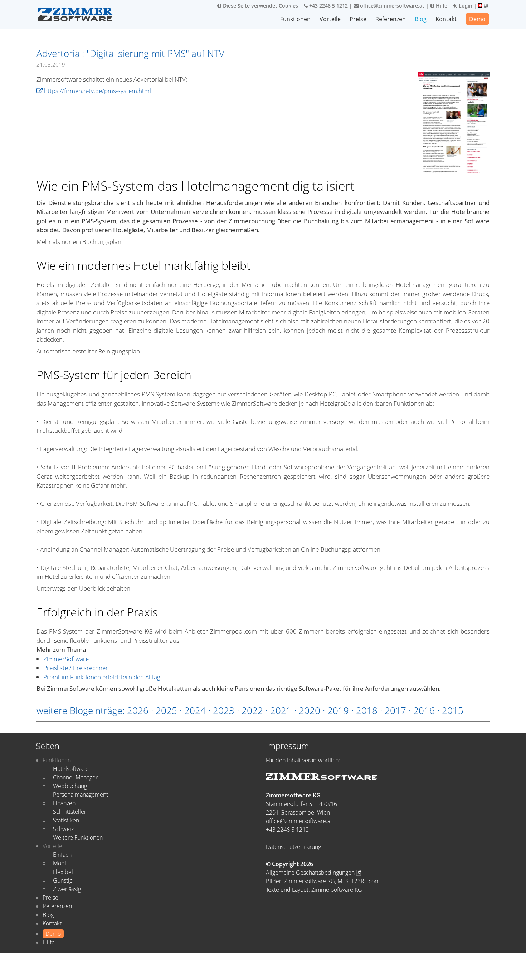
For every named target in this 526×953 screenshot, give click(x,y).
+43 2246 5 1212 (328, 5)
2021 (281, 710)
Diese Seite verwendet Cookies (259, 5)
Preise (358, 19)
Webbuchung (70, 786)
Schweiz (63, 829)
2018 (367, 710)
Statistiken (66, 820)
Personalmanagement (80, 794)
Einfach (62, 855)
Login (464, 5)
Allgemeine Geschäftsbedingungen (311, 872)
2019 (338, 710)
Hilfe (440, 5)
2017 (395, 710)
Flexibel (63, 872)
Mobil (60, 863)
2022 (252, 710)
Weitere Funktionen (78, 837)
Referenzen (390, 19)
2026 (137, 710)
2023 (223, 710)
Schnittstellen (70, 812)
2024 (195, 710)
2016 (424, 710)
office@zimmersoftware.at (391, 5)
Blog (421, 19)
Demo (477, 19)
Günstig (62, 880)
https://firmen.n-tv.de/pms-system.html (97, 91)
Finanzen (64, 803)
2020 (309, 710)
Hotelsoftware (71, 769)
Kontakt (446, 19)
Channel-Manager (75, 777)
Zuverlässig (67, 889)
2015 (452, 710)
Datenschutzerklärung (293, 847)
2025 (166, 710)
